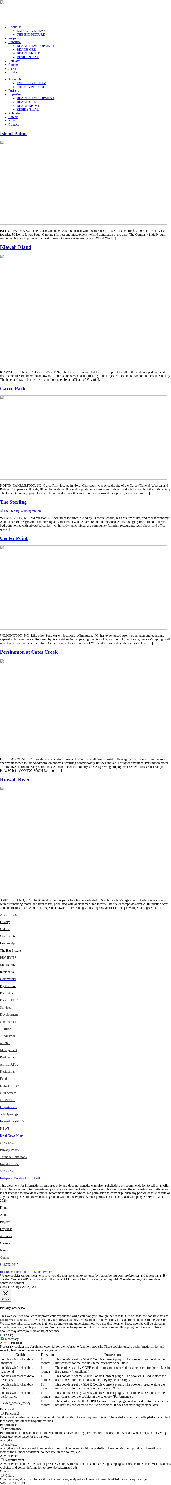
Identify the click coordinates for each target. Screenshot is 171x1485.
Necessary (12, 1339)
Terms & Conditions (13, 1157)
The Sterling (13, 502)
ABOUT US (8, 915)
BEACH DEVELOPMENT (35, 46)
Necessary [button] (7, 1335)
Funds (4, 1078)
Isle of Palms (13, 133)
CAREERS (7, 1100)
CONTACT (8, 1142)
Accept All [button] (29, 1287)
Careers (13, 64)
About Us (14, 27)
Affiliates (14, 61)
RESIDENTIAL (28, 57)
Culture (5, 929)
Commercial (8, 1021)
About (4, 1215)
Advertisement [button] (9, 1456)
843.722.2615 (9, 1171)
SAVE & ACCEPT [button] (13, 1483)
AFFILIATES (9, 1064)
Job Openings (9, 1114)
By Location (8, 986)
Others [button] (4, 1471)
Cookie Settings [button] (10, 1287)
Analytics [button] (6, 1440)
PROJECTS (8, 957)
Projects (13, 38)
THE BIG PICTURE (31, 34)
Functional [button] (7, 1409)
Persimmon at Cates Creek (29, 652)
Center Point (14, 538)
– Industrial (7, 1036)
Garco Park (12, 388)
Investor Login (9, 1164)
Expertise (14, 42)
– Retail (5, 1043)
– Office (5, 1029)
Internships (7, 1121)
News (12, 68)
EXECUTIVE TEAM (31, 30)
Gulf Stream (8, 1093)
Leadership (7, 943)
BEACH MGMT (28, 53)
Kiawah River (15, 779)
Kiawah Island (15, 247)
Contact (13, 72)
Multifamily (7, 964)
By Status (6, 993)
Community (8, 936)
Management (8, 1050)
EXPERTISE (9, 1000)
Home (4, 1207)
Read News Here (11, 1135)
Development (9, 1014)
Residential (7, 972)
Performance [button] (8, 1425)
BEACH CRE (26, 49)
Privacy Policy (9, 1150)
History (5, 922)
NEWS (5, 1128)
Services (5, 1007)
